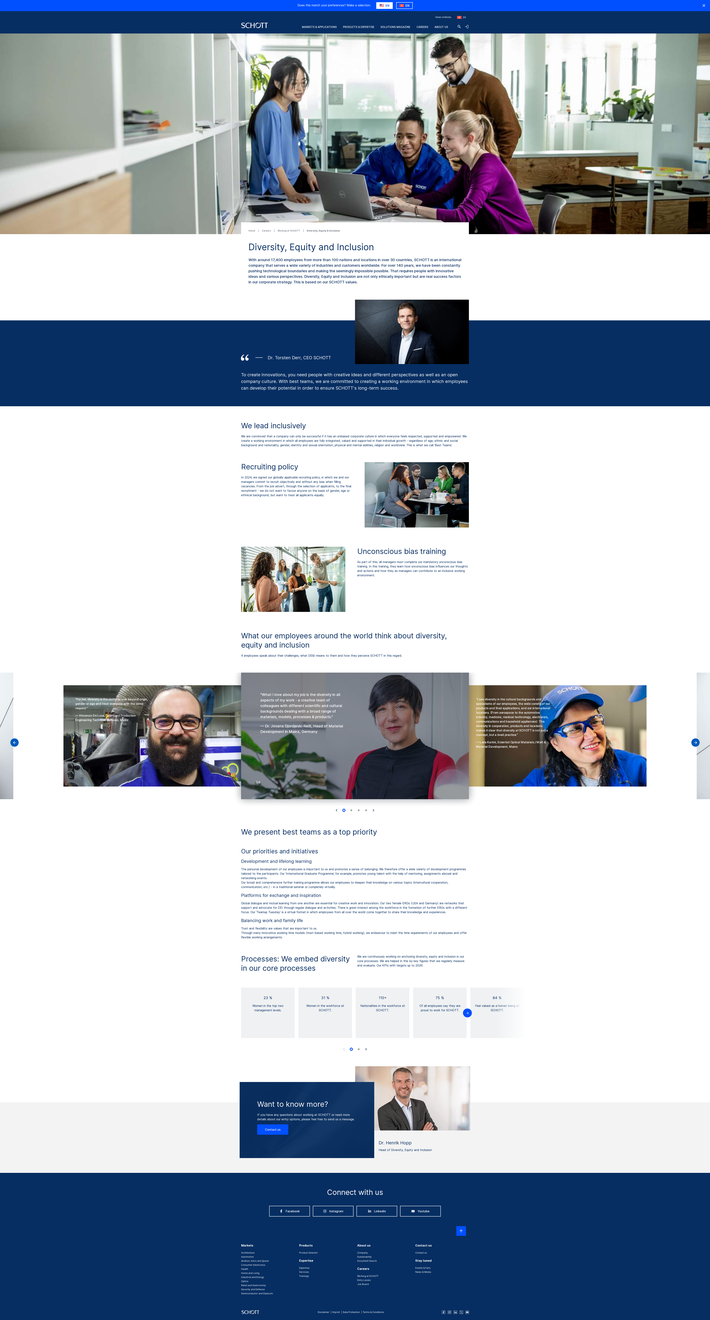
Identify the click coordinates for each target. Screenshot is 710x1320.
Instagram (336, 1211)
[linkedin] (455, 1312)
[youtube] (467, 1312)
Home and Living (250, 1273)
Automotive (247, 1256)
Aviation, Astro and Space (255, 1260)
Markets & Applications (319, 27)
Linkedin (380, 1211)
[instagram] (449, 1312)
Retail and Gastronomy (253, 1285)
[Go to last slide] (336, 810)
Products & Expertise (358, 27)
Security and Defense (253, 1289)
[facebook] (443, 1312)
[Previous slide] (344, 1049)
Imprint (336, 1312)
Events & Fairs (423, 1268)
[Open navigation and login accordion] (466, 26)
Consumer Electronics (253, 1265)
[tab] (344, 810)
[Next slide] (373, 810)
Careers (422, 27)
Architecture (248, 1252)
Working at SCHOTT (289, 230)
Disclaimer (323, 1312)
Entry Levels (364, 1280)
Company (362, 1252)
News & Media (443, 17)
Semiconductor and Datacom (257, 1293)
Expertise (304, 1268)
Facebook (293, 1211)
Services (304, 1272)
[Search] (459, 26)
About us (441, 27)
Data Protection (351, 1312)
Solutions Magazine (395, 27)
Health (244, 1269)
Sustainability (364, 1256)
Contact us (272, 1129)
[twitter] (461, 1312)
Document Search (367, 1260)
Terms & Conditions (373, 1312)
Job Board (363, 1284)
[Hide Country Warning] (704, 5)
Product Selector (308, 1252)
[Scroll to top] (461, 1231)
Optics (244, 1281)
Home (252, 230)
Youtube (423, 1211)
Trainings (304, 1276)
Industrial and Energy (252, 1277)
